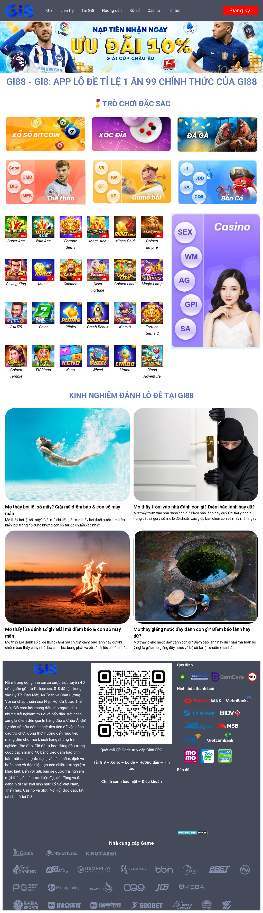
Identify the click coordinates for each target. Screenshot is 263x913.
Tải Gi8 (87, 10)
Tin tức (174, 10)
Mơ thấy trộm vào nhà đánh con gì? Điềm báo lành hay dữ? (194, 507)
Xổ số (134, 10)
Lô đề (130, 762)
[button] (240, 10)
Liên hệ (67, 10)
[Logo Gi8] (45, 668)
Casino (153, 10)
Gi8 (49, 10)
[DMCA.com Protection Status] (193, 832)
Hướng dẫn (112, 10)
